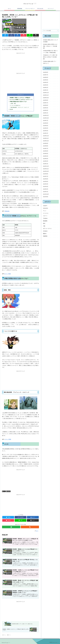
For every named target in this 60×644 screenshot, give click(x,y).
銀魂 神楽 (13, 103)
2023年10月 (46, 140)
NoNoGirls (45, 208)
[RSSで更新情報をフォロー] (30, 527)
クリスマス (45, 213)
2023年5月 (45, 153)
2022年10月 (46, 171)
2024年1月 (45, 133)
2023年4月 (45, 156)
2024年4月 (45, 128)
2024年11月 (46, 115)
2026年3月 (45, 85)
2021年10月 (46, 194)
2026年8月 (45, 72)
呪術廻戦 (8, 491)
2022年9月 (45, 173)
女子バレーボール (47, 228)
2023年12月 (46, 135)
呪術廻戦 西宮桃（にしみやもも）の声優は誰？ (20, 97)
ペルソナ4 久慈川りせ (15, 105)
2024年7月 (45, 120)
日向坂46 (45, 231)
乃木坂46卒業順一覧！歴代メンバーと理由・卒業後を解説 (50, 51)
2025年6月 (45, 105)
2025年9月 (45, 100)
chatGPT (45, 205)
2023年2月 (45, 161)
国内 (44, 223)
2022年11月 (46, 168)
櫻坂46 (44, 233)
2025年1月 (45, 112)
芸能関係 (45, 236)
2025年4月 (45, 107)
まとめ (11, 109)
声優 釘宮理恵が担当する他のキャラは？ (18, 101)
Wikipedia (7, 211)
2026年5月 (45, 79)
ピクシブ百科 (7, 273)
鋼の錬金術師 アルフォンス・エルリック (20, 107)
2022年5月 (45, 181)
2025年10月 (46, 97)
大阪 (44, 226)
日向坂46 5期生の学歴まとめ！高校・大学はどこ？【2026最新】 (50, 46)
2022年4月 (45, 184)
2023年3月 (45, 158)
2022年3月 (45, 186)
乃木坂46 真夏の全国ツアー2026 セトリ (49, 62)
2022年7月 (45, 176)
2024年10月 (46, 118)
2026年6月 (45, 77)
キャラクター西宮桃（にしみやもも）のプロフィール (21, 99)
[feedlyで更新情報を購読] (11, 527)
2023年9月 (45, 143)
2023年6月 (45, 151)
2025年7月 (45, 102)
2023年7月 (45, 148)
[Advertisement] (20, 62)
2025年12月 (46, 92)
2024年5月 (45, 125)
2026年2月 (45, 87)
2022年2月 (45, 189)
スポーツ (45, 215)
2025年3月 (45, 110)
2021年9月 (45, 196)
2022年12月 (46, 166)
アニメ (4, 491)
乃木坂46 (45, 218)
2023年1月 (45, 163)
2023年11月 (46, 138)
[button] (58, 30)
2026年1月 (45, 90)
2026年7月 (45, 74)
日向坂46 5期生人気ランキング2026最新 (50, 40)
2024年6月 (45, 123)
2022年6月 (45, 178)
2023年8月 (45, 145)
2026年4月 (45, 82)
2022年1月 (45, 191)
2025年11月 (46, 95)
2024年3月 (45, 130)
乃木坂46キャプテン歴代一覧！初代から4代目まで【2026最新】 (50, 57)
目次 (19, 94)
